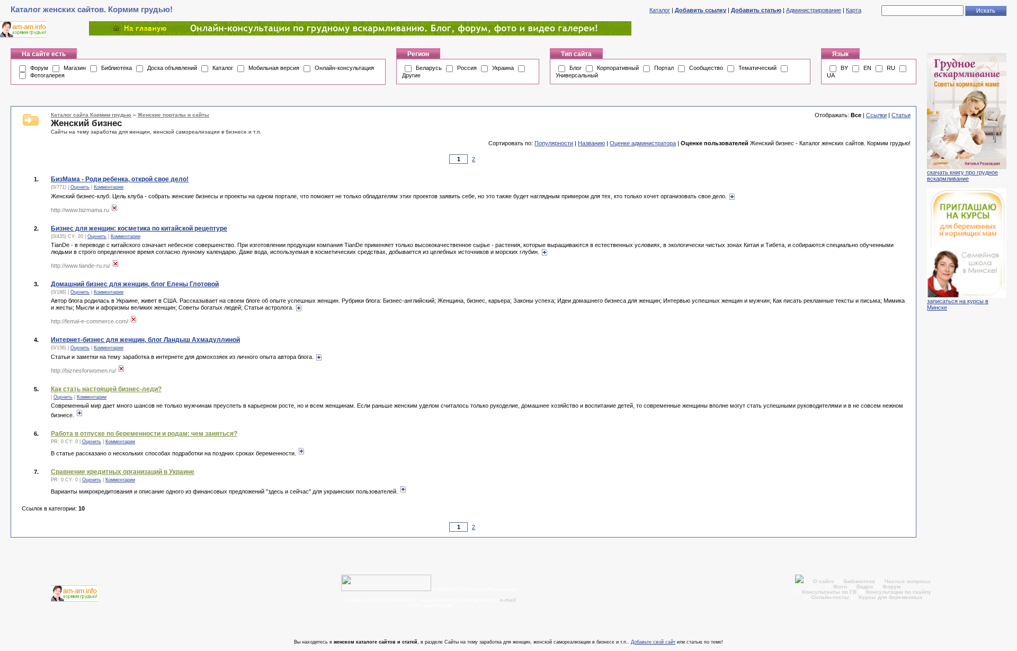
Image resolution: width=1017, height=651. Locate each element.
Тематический (757, 68)
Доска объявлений (172, 68)
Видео (865, 587)
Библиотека (116, 68)
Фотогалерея (47, 75)
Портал (664, 68)
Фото (840, 587)
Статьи (901, 115)
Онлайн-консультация (344, 68)
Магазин (75, 68)
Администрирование (813, 10)
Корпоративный (618, 68)
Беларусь (429, 68)
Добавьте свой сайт (653, 642)
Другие (411, 75)
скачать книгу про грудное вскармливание (962, 175)
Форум (39, 68)
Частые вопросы (908, 581)
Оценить (80, 187)
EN (867, 68)
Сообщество (706, 68)
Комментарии (108, 187)
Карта (853, 10)
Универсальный (577, 75)
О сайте (824, 581)
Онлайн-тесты (831, 597)
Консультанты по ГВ (830, 592)
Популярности (553, 143)
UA (831, 75)
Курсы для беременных (891, 597)
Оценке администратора (643, 143)
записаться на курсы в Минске (957, 304)
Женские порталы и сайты (173, 115)
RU (891, 68)
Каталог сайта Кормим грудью (91, 115)
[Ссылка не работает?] (114, 210)
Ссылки (876, 115)
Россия (467, 68)
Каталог (659, 10)
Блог (575, 68)
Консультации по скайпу (898, 592)
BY (844, 68)
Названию (591, 143)
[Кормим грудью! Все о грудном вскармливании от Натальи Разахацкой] (360, 33)
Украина (503, 68)
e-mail (508, 600)
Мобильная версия (273, 68)
